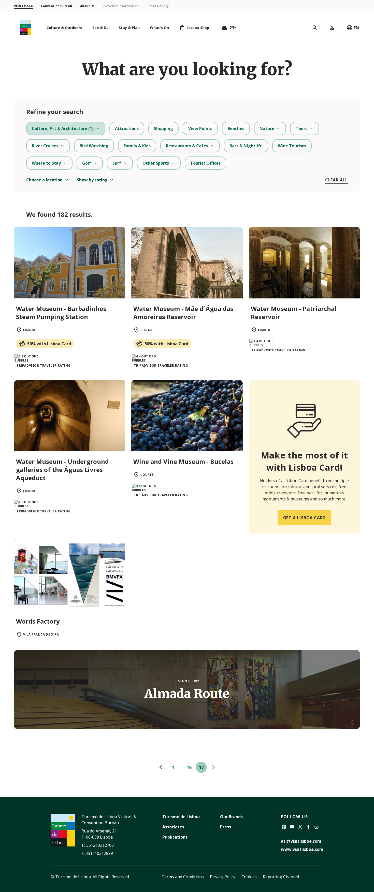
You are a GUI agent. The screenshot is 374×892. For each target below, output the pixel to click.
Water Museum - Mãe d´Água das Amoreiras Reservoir (183, 312)
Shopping (163, 128)
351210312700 (100, 845)
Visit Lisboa (23, 6)
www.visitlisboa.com (302, 849)
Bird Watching (94, 146)
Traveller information (120, 6)
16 (189, 767)
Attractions (127, 128)
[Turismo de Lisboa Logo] (25, 27)
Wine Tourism (292, 146)
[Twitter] (300, 827)
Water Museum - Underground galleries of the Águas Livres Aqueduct (62, 469)
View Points (200, 128)
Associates (173, 827)
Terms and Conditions (183, 877)
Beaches (235, 128)
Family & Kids (137, 146)
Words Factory (38, 621)
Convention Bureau (56, 6)
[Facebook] (308, 827)
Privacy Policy (222, 877)
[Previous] (160, 767)
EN (356, 28)
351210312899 (99, 853)
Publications (175, 837)
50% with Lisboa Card (49, 344)
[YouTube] (292, 827)
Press (225, 827)
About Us (87, 6)
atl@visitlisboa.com (301, 841)
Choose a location (44, 180)
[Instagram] (316, 827)
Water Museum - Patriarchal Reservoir (294, 312)
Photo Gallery (158, 6)
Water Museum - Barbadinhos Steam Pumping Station (61, 312)
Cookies (249, 877)
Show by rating (92, 180)
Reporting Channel (281, 877)
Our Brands (231, 816)
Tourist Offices (205, 163)
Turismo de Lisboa (181, 816)
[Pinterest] (284, 827)
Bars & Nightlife (246, 146)
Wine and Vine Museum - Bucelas (183, 461)
